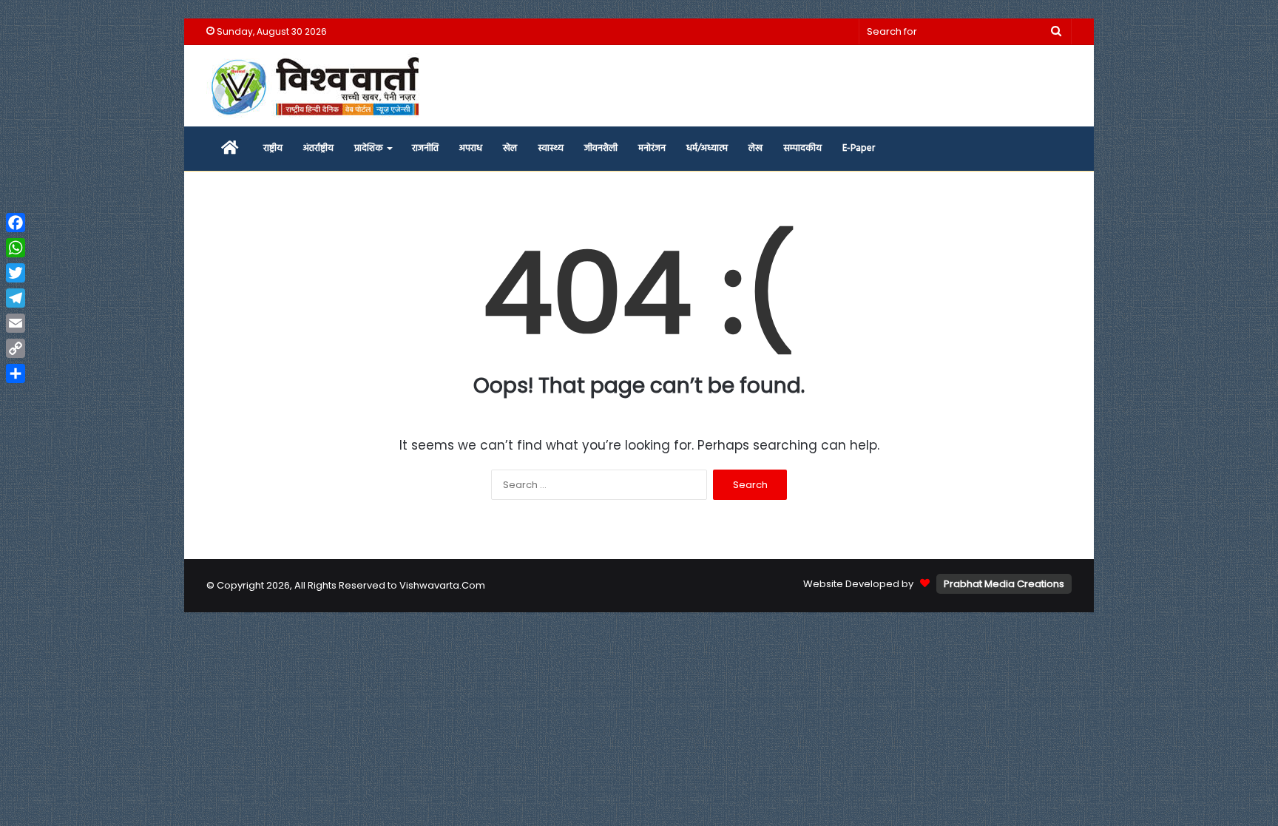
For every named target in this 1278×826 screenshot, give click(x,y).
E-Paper (858, 148)
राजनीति (425, 148)
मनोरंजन (652, 148)
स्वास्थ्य (551, 148)
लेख (755, 148)
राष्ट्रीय (273, 148)
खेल (510, 148)
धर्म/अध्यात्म (707, 148)
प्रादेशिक (368, 148)
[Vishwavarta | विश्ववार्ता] (317, 86)
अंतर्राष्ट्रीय (318, 148)
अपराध (470, 148)
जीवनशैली (601, 148)
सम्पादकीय (802, 148)
